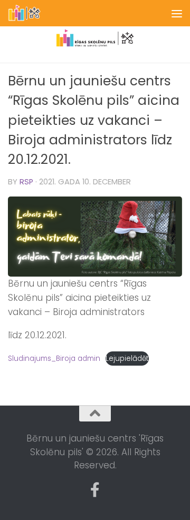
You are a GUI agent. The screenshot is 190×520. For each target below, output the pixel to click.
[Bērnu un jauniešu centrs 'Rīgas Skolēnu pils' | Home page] (30, 13)
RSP (26, 181)
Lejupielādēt (127, 359)
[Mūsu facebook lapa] (95, 490)
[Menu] (177, 13)
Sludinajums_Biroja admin (54, 359)
